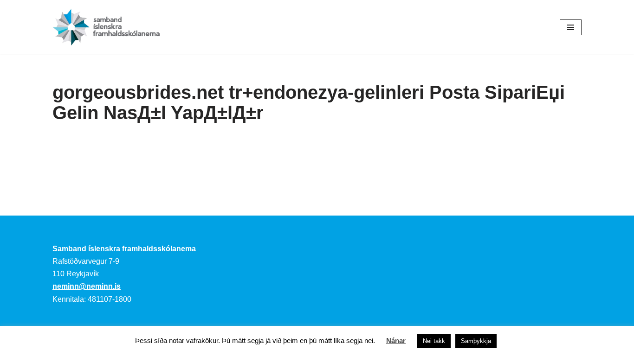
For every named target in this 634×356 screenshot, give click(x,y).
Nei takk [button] (434, 340)
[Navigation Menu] (571, 27)
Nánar (396, 340)
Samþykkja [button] (476, 340)
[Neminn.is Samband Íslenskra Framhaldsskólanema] (106, 27)
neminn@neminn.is (86, 286)
